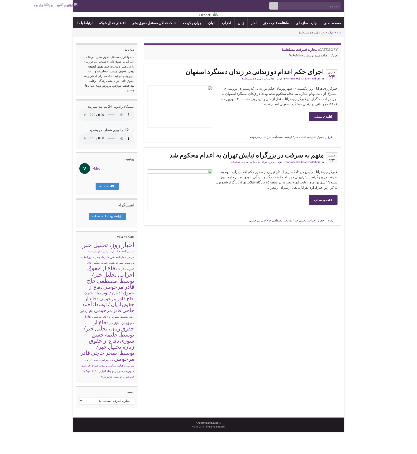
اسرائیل (130, 251)
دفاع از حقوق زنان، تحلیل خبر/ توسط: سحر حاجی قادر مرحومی (107, 349)
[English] (70, 5)
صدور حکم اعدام (266, 161)
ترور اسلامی (86, 257)
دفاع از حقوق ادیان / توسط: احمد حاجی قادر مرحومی (108, 304)
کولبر (109, 376)
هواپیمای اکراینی (107, 371)
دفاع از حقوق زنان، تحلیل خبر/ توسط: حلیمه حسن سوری (109, 331)
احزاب (226, 23)
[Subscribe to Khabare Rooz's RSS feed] (78, 5)
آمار (253, 23)
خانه (339, 32)
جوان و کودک (192, 23)
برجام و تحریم (99, 257)
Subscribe (105, 186)
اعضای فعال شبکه (112, 23)
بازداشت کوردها (115, 257)
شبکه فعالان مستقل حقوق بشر (154, 23)
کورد (132, 376)
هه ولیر (119, 371)
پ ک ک (94, 371)
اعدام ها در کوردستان (107, 251)
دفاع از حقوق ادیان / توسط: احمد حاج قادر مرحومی (109, 292)
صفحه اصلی (332, 23)
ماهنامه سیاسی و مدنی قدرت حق (106, 365)
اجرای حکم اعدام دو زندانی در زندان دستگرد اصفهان (255, 71)
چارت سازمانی (306, 23)
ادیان (211, 23)
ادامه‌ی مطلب (323, 116)
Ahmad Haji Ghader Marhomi (304, 78)
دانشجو (105, 262)
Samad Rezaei (217, 426)
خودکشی (113, 262)
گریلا (103, 376)
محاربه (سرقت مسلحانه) (255, 78)
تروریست (129, 262)
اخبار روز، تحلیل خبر (108, 244)
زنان (241, 23)
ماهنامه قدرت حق (276, 23)
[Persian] (40, 5)
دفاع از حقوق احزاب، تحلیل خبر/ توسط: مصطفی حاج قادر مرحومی (291, 137)
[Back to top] (9, 444)
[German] (55, 5)
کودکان (86, 371)
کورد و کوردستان (121, 376)
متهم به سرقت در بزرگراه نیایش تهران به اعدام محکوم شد (246, 155)
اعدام (272, 78)
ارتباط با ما (85, 23)
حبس (121, 262)
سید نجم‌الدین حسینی (103, 359)
